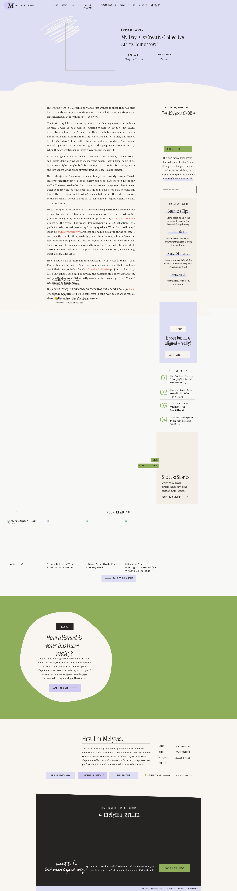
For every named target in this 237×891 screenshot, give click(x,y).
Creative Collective (123, 218)
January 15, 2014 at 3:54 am (65, 593)
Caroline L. (56, 590)
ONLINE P (178, 746)
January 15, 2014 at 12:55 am (65, 433)
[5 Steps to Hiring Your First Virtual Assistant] (63, 540)
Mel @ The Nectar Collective (70, 408)
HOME (161, 746)
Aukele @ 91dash (60, 430)
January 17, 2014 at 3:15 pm (69, 412)
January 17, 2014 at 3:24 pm (69, 721)
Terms (171, 888)
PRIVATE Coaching (182, 752)
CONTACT (163, 763)
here (131, 289)
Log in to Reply (58, 403)
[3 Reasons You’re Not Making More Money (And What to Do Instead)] (141, 540)
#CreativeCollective (69, 232)
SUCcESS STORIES (182, 757)
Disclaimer (194, 888)
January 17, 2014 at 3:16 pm (69, 500)
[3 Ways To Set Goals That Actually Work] (102, 540)
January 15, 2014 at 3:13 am (65, 474)
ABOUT (162, 752)
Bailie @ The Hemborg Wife (65, 471)
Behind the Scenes (132, 29)
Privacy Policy (181, 888)
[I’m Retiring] (24, 540)
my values (164, 757)
